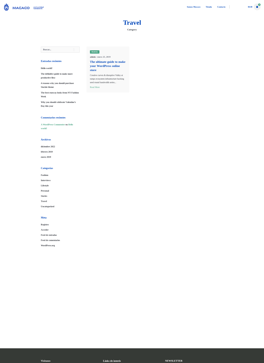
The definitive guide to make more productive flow (57, 76)
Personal (45, 191)
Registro (45, 224)
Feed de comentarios (50, 240)
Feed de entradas (49, 235)
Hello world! (46, 68)
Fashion (44, 175)
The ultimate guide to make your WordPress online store (107, 66)
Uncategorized (47, 206)
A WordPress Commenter (53, 124)
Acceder (45, 230)
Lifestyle (45, 185)
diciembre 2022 (48, 146)
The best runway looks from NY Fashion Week (60, 95)
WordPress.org (48, 245)
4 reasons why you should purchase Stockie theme (57, 85)
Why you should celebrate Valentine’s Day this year (58, 104)
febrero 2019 (47, 152)
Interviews (46, 180)
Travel (44, 201)
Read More (95, 87)
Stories (44, 196)
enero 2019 (46, 157)
